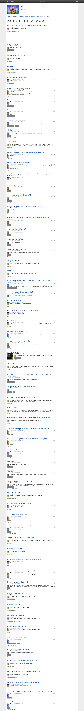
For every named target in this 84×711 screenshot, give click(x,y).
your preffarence (12, 702)
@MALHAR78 (15, 27)
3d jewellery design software (16, 120)
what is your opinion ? (14, 260)
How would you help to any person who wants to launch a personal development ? (28, 281)
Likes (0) (37, 16)
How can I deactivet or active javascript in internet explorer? (26, 152)
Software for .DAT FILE (14, 270)
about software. (12, 320)
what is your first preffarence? (16, 229)
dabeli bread (11, 461)
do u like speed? (12, 450)
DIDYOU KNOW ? (12, 407)
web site (9, 130)
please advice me (12, 110)
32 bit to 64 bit (11, 141)
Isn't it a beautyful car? (14, 352)
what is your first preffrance (15, 239)
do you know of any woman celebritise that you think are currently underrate (28, 218)
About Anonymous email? (15, 185)
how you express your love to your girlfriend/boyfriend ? (24, 559)
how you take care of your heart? (17, 77)
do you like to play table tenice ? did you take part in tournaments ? (28, 417)
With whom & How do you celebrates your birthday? (23, 682)
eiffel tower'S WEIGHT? (14, 604)
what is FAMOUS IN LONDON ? (17, 626)
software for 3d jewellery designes (18, 649)
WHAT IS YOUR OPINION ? (16, 615)
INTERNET (10, 363)
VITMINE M (10, 471)
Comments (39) (27, 16)
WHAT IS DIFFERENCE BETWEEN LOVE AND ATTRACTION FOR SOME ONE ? (29, 375)
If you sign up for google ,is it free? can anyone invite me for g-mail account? (28, 174)
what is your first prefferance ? (16, 638)
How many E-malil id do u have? (17, 332)
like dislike (10, 66)
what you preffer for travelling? (16, 55)
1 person (14, 137)
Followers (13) (42, 16)
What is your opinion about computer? (19, 526)
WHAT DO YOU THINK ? (15, 548)
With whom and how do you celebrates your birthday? (24, 671)
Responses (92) (21, 16)
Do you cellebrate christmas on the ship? (20, 292)
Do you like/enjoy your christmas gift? (19, 195)
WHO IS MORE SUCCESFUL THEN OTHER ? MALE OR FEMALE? (29, 692)
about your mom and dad (15, 300)
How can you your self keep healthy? (18, 582)
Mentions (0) (33, 16)
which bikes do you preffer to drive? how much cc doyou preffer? (27, 439)
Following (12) (48, 16)
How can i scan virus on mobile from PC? (20, 163)
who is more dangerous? (15, 492)
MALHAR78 (9, 27)
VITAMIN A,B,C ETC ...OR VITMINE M (19, 481)
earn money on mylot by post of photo (19, 341)
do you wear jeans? (13, 44)
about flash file (11, 100)
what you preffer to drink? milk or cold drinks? (21, 386)
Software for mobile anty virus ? (17, 249)
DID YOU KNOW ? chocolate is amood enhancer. (23, 397)
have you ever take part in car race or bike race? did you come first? (29, 429)
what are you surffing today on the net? (19, 89)
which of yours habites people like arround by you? (23, 310)
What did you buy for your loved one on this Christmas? (25, 206)
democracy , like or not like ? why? (18, 593)
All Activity (8, 16)
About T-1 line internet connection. (18, 515)
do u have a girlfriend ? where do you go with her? (23, 571)
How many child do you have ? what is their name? (23, 660)
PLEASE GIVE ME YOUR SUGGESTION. (20, 537)
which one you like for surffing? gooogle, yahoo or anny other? (27, 25)
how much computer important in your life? (20, 503)
